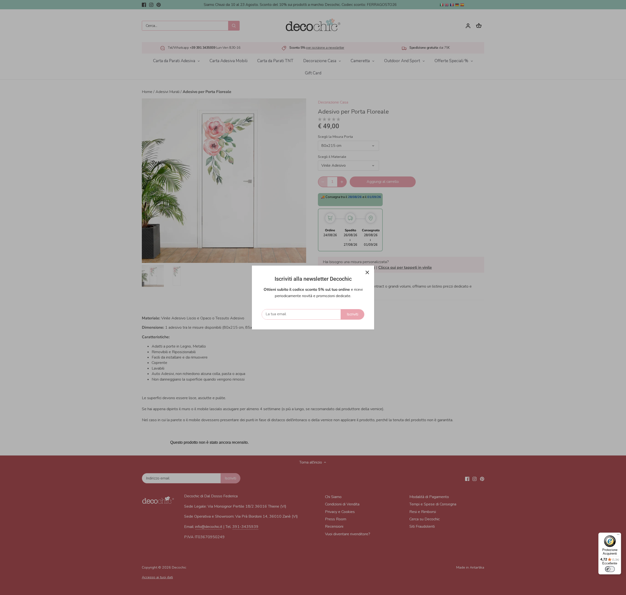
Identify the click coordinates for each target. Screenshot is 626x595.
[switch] (610, 569)
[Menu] (618, 535)
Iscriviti (352, 314)
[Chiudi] (367, 272)
